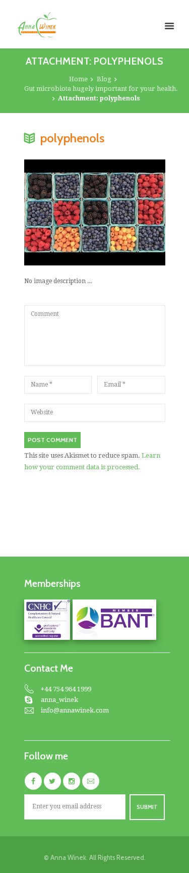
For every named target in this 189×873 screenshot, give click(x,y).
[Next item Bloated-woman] (130, 212)
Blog (104, 79)
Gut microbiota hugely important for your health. (101, 88)
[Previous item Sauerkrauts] (59, 212)
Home (78, 79)
